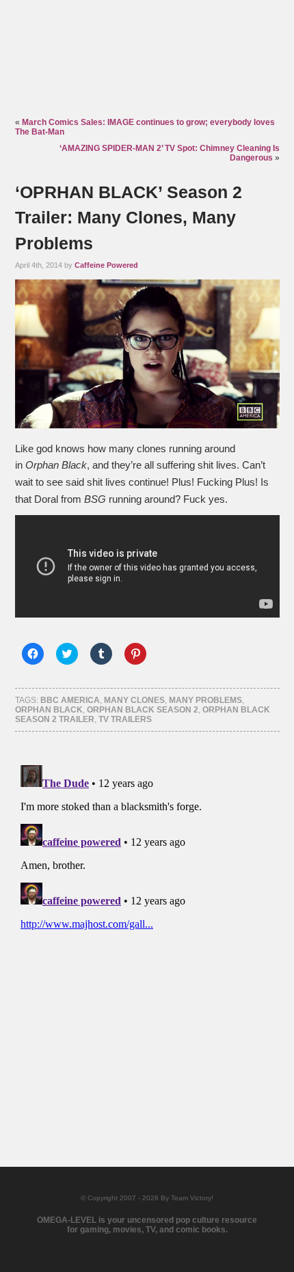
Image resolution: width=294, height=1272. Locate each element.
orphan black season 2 (142, 710)
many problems (205, 700)
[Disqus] (147, 930)
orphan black (49, 710)
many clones (134, 700)
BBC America (70, 700)
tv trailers (125, 719)
